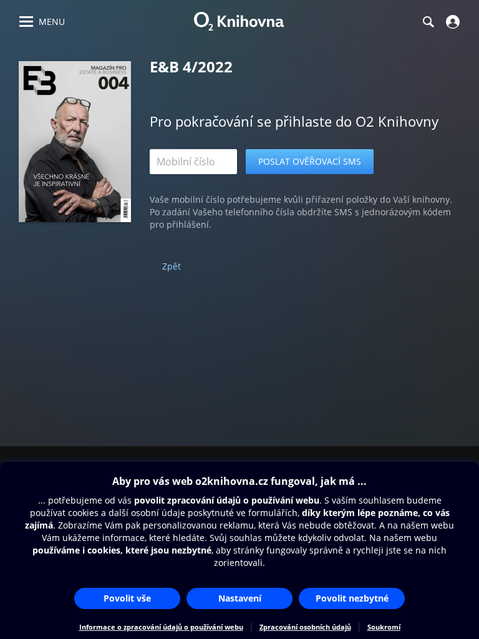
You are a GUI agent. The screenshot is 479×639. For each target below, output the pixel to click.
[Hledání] (427, 22)
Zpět (171, 266)
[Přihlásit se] (451, 22)
